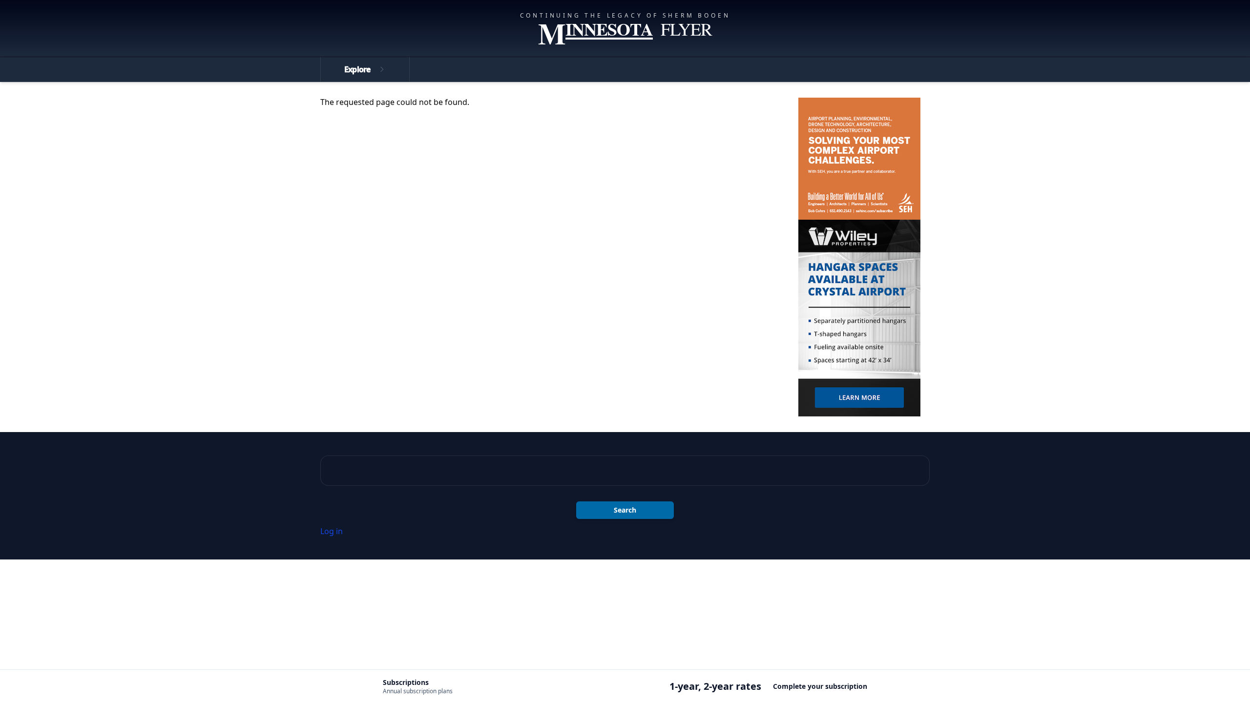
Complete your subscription (820, 686)
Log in (331, 531)
